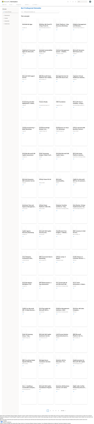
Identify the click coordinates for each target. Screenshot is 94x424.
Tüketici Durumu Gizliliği (5, 423)
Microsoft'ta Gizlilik (78, 419)
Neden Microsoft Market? (5, 415)
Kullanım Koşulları (37, 423)
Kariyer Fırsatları (62, 419)
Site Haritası (13, 423)
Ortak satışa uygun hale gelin (47, 417)
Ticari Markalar (45, 423)
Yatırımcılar (84, 419)
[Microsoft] (5, 1)
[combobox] (40, 11)
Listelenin (90, 415)
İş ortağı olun (85, 415)
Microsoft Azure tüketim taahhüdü (61, 415)
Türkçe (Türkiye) (3, 420)
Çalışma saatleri (25, 415)
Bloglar (12, 415)
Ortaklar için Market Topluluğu (59, 417)
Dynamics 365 (23, 419)
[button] (22, 12)
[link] (29, 30)
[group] (23, 29)
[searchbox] (11, 12)
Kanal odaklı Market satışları (72, 417)
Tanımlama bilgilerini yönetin (64, 423)
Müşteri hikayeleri (18, 415)
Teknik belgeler (45, 415)
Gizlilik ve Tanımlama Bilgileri (27, 423)
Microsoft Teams (54, 419)
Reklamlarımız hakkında (53, 423)
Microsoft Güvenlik (13, 419)
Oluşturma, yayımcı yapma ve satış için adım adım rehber (29, 417)
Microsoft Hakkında (70, 419)
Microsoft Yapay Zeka (4, 419)
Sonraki (62, 410)
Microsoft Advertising (37, 419)
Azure (19, 419)
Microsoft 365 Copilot (46, 419)
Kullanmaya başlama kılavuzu (35, 415)
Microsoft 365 (29, 419)
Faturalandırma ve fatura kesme (75, 415)
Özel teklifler (51, 415)
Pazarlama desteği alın (5, 417)
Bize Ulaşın (18, 423)
